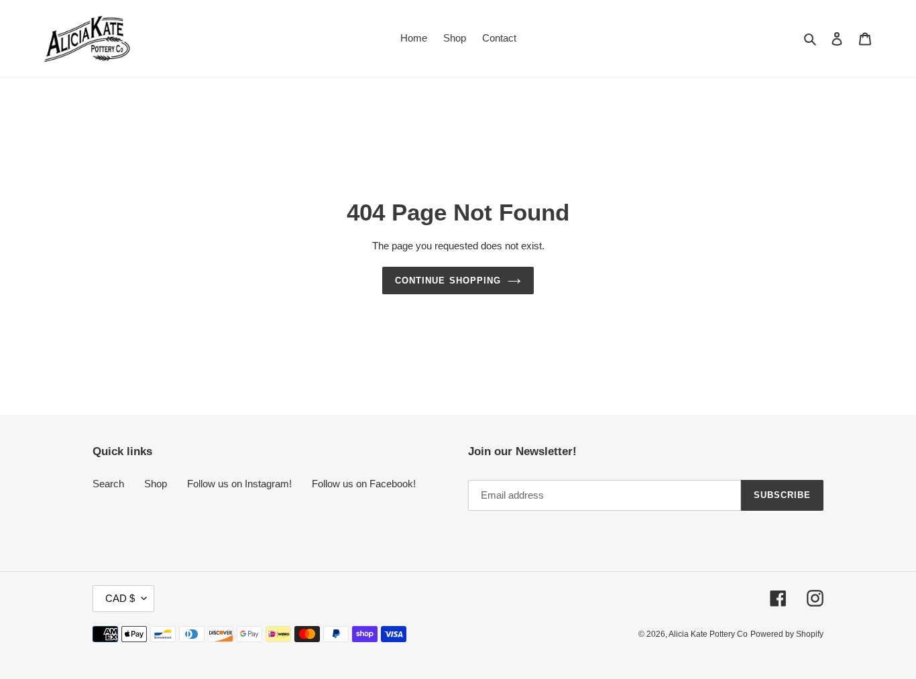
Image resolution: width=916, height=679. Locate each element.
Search (108, 483)
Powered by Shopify (786, 634)
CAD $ (120, 598)
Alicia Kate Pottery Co (708, 634)
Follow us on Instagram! (239, 483)
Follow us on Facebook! (364, 483)
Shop (155, 483)
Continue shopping (448, 280)
